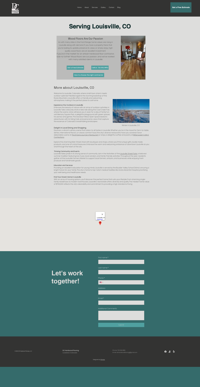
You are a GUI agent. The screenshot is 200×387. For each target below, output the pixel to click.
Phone (101, 278)
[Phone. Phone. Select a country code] (102, 282)
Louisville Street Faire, (128, 153)
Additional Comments (107, 308)
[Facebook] (165, 351)
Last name (103, 268)
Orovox (103, 359)
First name (103, 257)
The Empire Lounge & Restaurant (85, 135)
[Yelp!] (173, 351)
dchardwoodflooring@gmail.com (127, 352)
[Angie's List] (169, 351)
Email (101, 298)
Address (101, 288)
